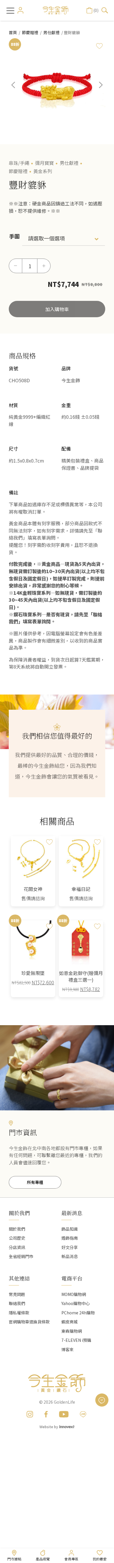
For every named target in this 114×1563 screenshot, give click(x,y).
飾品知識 (69, 1229)
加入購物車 (57, 309)
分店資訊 (17, 1247)
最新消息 (71, 1213)
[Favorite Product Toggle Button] (99, 45)
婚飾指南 (69, 1238)
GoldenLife (64, 1402)
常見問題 (17, 1294)
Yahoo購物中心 (75, 1303)
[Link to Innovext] (67, 1426)
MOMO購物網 (73, 1294)
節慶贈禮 (30, 32)
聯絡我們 (17, 1303)
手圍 (14, 236)
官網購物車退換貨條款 (29, 1322)
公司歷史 (17, 1238)
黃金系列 (42, 171)
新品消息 (69, 1256)
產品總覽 (43, 1558)
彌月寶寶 (44, 162)
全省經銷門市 (21, 1256)
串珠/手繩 (19, 162)
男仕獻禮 (51, 32)
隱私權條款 (19, 1313)
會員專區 (71, 1558)
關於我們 (17, 1229)
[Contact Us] (101, 1400)
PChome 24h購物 (78, 1313)
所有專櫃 (35, 1182)
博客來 (67, 1349)
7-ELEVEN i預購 (76, 1340)
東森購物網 (71, 1331)
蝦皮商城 (69, 1322)
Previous (17, 89)
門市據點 (14, 1558)
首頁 (13, 32)
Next (96, 89)
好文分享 (69, 1247)
